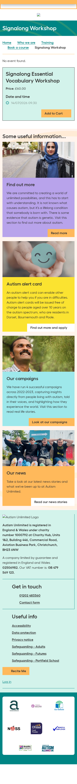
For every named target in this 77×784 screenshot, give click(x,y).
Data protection (24, 632)
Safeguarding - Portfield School (35, 660)
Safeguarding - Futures (29, 653)
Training (47, 42)
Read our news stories (50, 502)
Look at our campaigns (49, 422)
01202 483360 (29, 595)
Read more (59, 233)
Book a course (18, 47)
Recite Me (18, 671)
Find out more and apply (48, 327)
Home (6, 42)
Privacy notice (22, 639)
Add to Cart (54, 113)
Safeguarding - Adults (28, 646)
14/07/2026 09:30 (24, 103)
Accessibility (21, 625)
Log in (6, 681)
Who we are (26, 42)
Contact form (29, 602)
